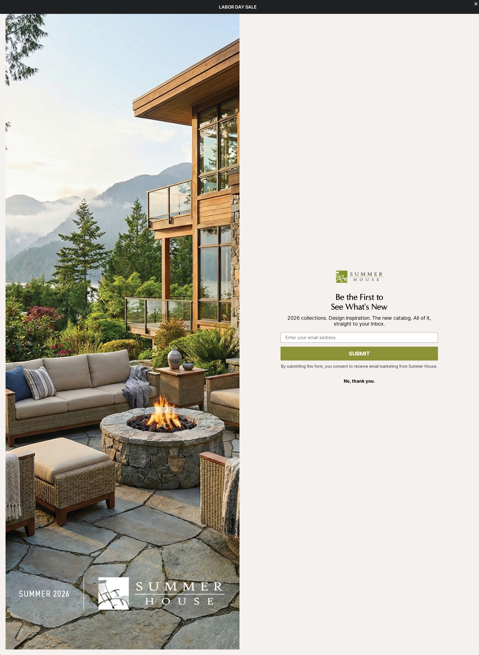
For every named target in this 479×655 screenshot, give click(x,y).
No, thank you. (359, 381)
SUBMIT (359, 353)
